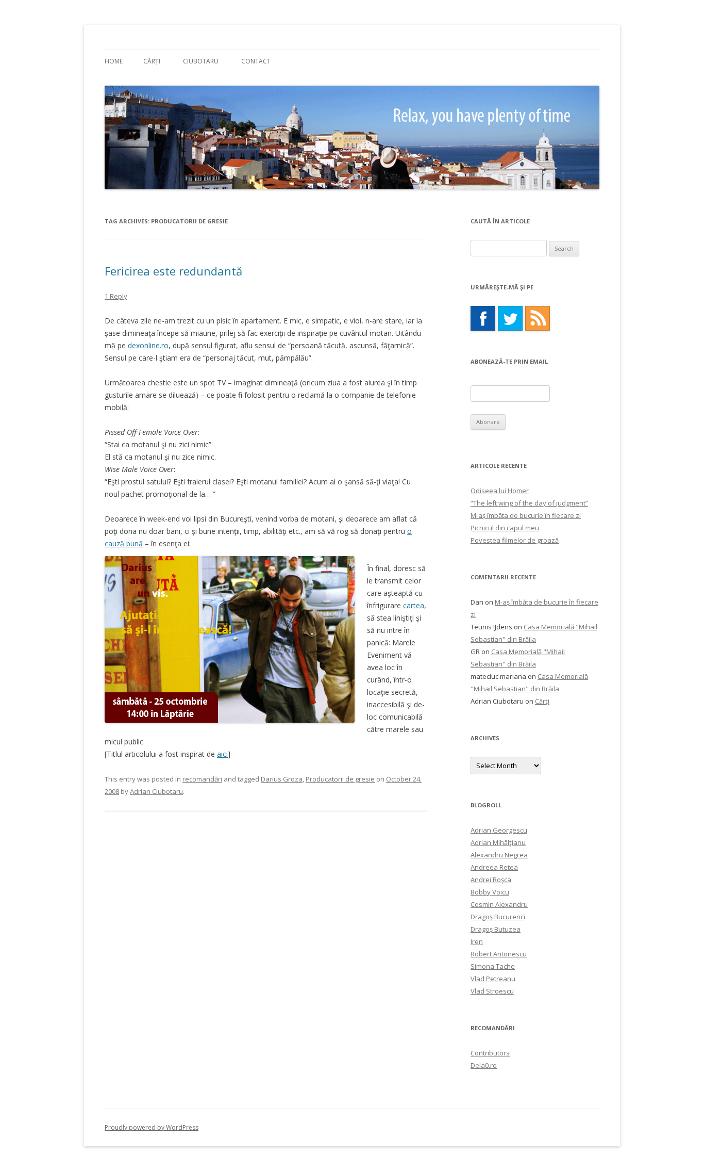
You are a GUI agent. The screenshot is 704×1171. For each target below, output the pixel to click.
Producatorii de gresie (340, 779)
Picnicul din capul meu (505, 527)
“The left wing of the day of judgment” (529, 503)
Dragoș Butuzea (496, 929)
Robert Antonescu (499, 953)
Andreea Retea (494, 867)
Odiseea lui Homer (500, 490)
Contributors (490, 1053)
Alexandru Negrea (499, 854)
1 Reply (116, 296)
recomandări (202, 779)
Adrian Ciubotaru (156, 791)
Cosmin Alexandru (499, 904)
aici (222, 754)
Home (114, 61)
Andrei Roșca (491, 879)
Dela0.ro (484, 1065)
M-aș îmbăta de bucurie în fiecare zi (526, 515)
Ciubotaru (201, 61)
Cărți (151, 61)
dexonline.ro (148, 345)
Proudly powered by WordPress (151, 1127)
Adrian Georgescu (499, 830)
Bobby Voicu (490, 892)
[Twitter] (510, 318)
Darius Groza (282, 779)
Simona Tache (493, 966)
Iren (477, 941)
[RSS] (537, 318)
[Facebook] (483, 318)
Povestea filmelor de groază (515, 540)
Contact (256, 61)
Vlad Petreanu (493, 978)
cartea (413, 605)
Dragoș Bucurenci (498, 916)
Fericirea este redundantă (173, 271)
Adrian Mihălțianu (498, 842)
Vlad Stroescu (492, 991)
